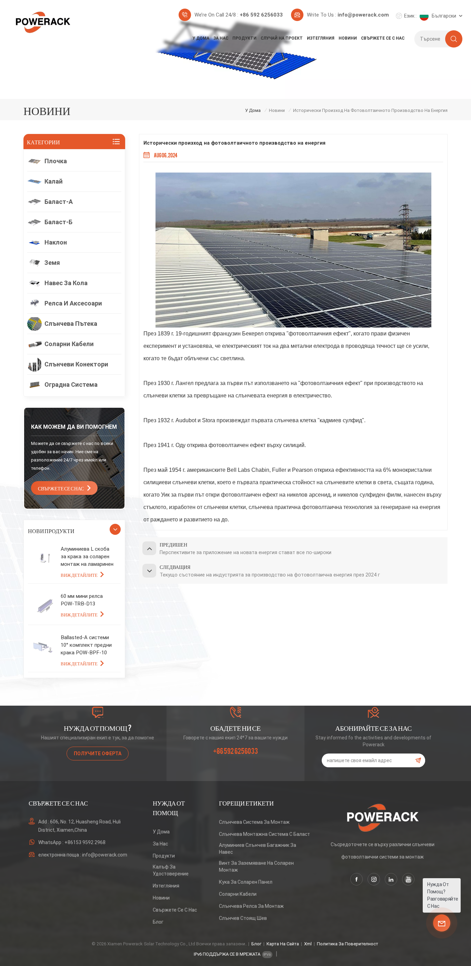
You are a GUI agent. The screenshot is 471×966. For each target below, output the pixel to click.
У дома (200, 38)
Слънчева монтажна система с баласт (264, 834)
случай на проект (282, 38)
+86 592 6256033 (261, 15)
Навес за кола (66, 283)
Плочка (55, 161)
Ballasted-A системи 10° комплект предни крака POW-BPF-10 (86, 645)
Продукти (244, 38)
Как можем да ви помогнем (74, 427)
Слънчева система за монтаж (254, 822)
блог (158, 922)
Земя (52, 262)
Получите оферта (97, 753)
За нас (220, 38)
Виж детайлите (79, 575)
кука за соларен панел (245, 882)
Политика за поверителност (347, 943)
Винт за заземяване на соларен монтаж (256, 866)
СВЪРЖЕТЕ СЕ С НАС (61, 488)
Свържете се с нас (382, 38)
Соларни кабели (69, 343)
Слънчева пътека (70, 323)
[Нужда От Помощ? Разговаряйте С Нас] (441, 923)
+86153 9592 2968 (85, 842)
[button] (115, 529)
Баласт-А (58, 201)
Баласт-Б (58, 222)
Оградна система (71, 384)
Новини (348, 38)
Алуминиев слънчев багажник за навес (257, 848)
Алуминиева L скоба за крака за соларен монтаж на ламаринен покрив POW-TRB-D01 (87, 557)
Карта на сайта (283, 943)
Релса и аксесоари (73, 303)
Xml (308, 943)
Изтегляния (320, 38)
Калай (53, 181)
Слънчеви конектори (76, 364)
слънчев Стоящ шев (243, 918)
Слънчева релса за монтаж (251, 906)
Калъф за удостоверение (171, 870)
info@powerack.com (363, 15)
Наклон (55, 242)
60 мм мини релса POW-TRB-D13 (82, 600)
